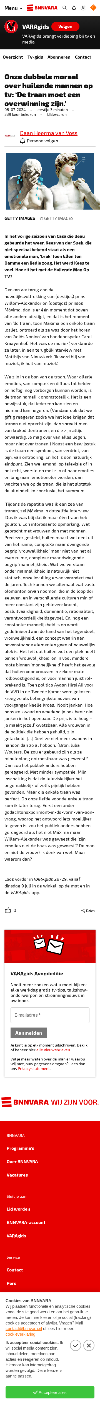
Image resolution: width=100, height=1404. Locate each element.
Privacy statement (34, 1068)
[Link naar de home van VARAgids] (11, 26)
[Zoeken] (64, 7)
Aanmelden (28, 1033)
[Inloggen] (83, 7)
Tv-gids (35, 56)
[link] (10, 136)
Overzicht (13, 56)
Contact (83, 56)
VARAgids (35, 26)
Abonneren (59, 56)
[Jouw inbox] (73, 7)
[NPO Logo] (93, 7)
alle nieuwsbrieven (53, 1049)
